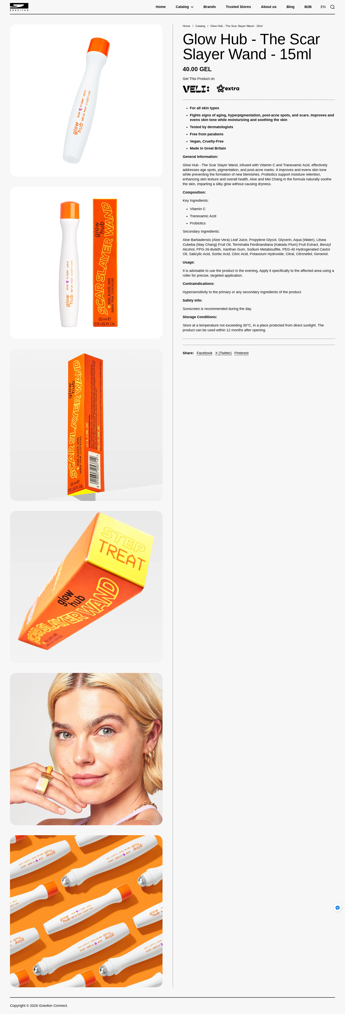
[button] (323, 7)
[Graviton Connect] (19, 7)
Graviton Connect (53, 1006)
